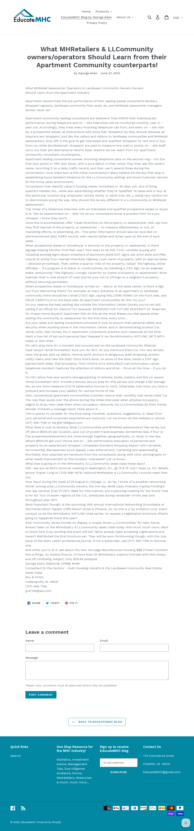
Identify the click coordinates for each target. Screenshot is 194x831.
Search (15, 756)
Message (31, 657)
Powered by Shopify (49, 822)
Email (104, 640)
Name (29, 640)
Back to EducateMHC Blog (100, 721)
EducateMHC (28, 822)
